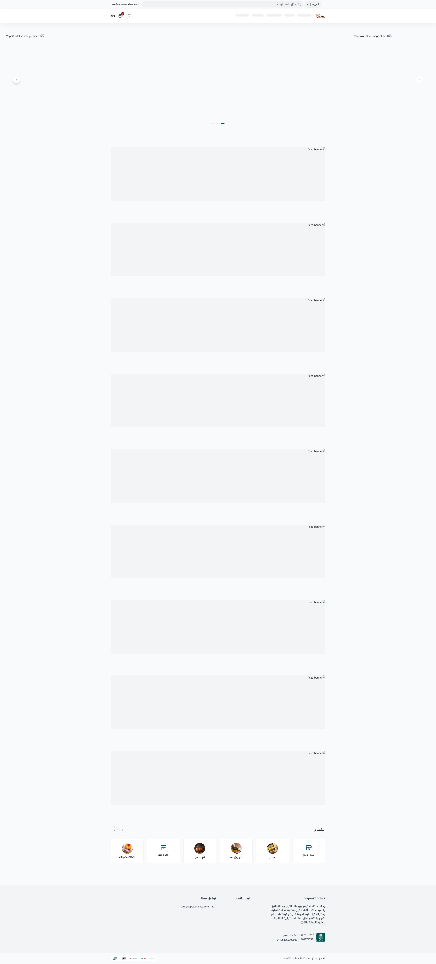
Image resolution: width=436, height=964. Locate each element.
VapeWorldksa (291, 958)
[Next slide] (16, 79)
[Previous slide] (419, 79)
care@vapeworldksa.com (125, 4)
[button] (222, 123)
